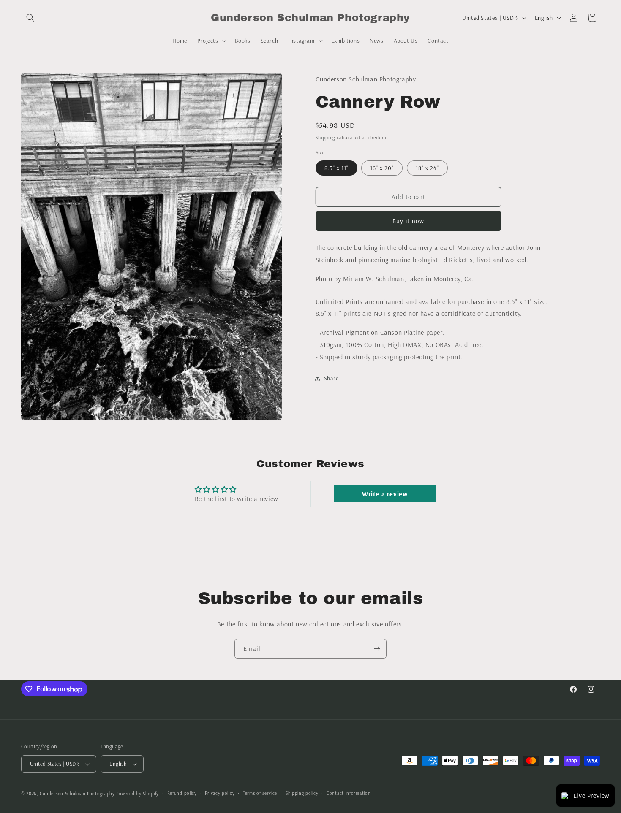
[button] (30, 17)
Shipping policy (302, 793)
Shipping (325, 137)
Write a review (384, 494)
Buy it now (408, 221)
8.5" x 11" (336, 168)
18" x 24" (427, 168)
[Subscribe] (377, 649)
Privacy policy (219, 793)
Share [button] (331, 378)
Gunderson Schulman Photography (77, 794)
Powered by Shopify (137, 794)
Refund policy (182, 793)
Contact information (348, 793)
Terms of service (260, 793)
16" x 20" (382, 168)
